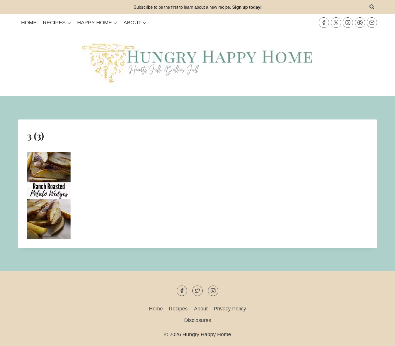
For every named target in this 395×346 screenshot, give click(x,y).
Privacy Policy (230, 309)
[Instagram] (348, 22)
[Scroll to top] (380, 337)
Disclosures (197, 320)
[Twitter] (336, 22)
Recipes (178, 309)
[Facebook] (324, 22)
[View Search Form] (372, 7)
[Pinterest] (360, 22)
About (201, 309)
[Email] (372, 22)
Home (29, 22)
